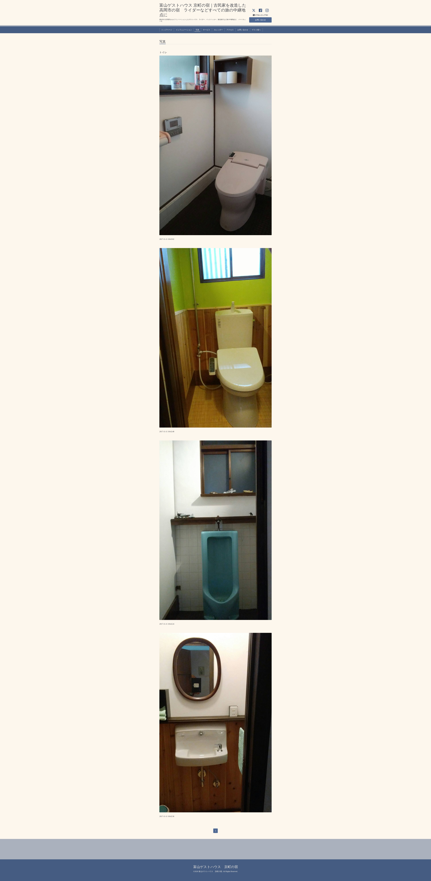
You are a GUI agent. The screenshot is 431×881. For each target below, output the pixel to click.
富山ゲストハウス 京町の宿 (215, 867)
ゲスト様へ (256, 30)
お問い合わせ (260, 20)
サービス (206, 30)
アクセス (230, 30)
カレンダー (218, 30)
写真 (197, 30)
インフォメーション (184, 30)
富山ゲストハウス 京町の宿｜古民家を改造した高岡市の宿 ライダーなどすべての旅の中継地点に (202, 10)
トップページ (166, 30)
